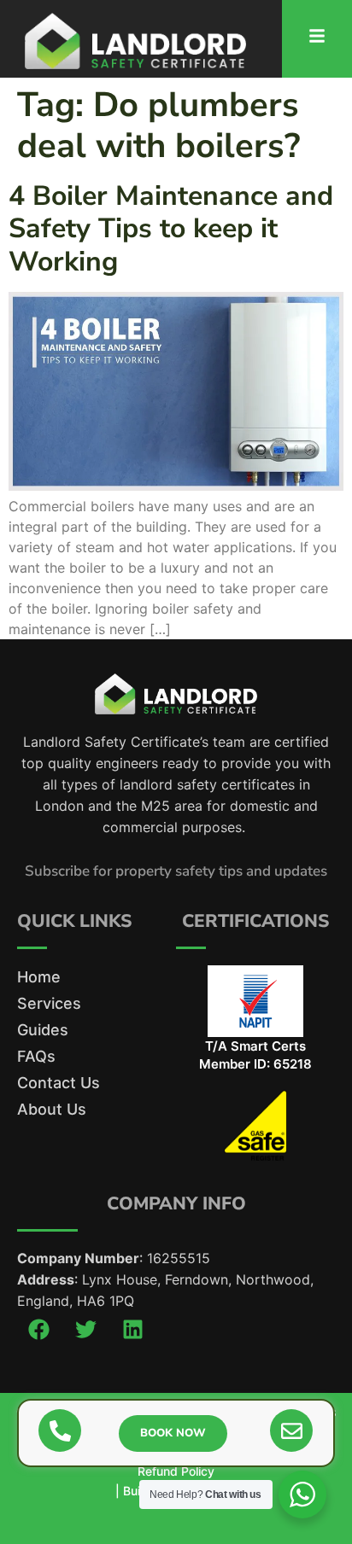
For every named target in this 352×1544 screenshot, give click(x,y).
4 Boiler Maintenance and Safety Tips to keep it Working (171, 229)
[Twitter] (85, 1329)
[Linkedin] (132, 1329)
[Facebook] (38, 1329)
